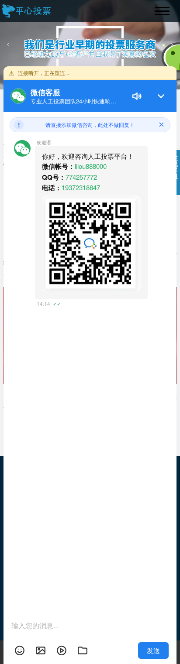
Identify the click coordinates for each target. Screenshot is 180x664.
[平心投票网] (27, 11)
